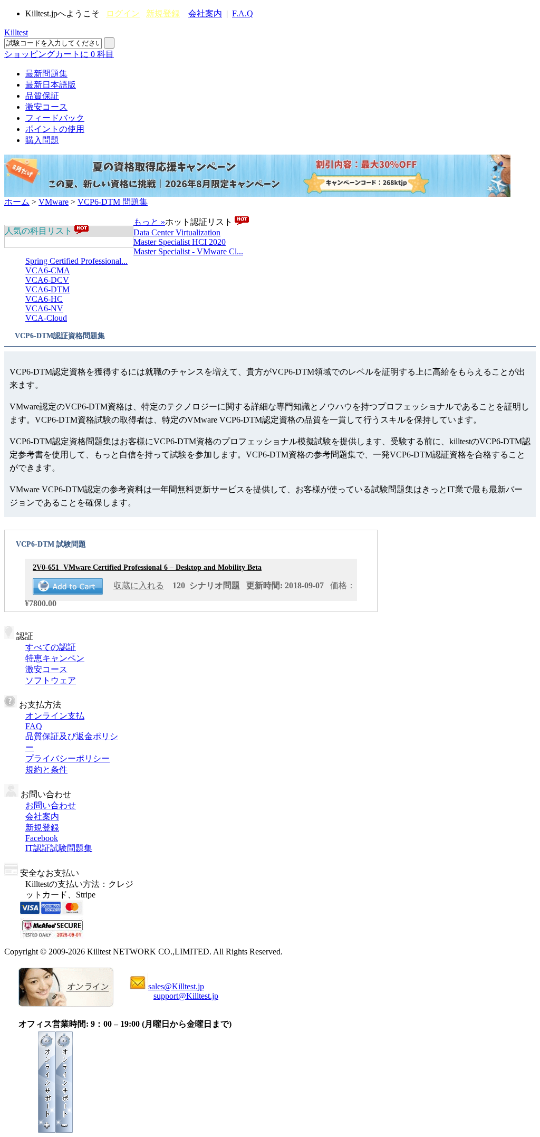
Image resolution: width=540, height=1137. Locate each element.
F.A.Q (242, 13)
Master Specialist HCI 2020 (179, 241)
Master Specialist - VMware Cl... (188, 251)
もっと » (149, 221)
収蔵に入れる (138, 585)
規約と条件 (46, 769)
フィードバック (54, 117)
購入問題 (42, 140)
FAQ (33, 726)
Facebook (41, 838)
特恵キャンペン (54, 658)
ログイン (123, 13)
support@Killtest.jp (185, 995)
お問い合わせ (50, 805)
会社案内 (205, 13)
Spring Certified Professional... (76, 260)
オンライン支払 (54, 715)
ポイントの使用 (54, 129)
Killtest (16, 32)
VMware (53, 201)
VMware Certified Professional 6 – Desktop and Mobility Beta (147, 567)
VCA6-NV (44, 308)
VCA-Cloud (46, 317)
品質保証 (42, 95)
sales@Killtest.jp (176, 986)
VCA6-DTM (47, 289)
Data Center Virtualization (176, 232)
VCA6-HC (44, 298)
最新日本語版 (50, 84)
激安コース (46, 106)
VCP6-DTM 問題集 (113, 201)
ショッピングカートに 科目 (59, 54)
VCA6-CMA (47, 270)
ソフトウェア (50, 680)
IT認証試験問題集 (58, 848)
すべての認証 (50, 647)
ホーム (17, 201)
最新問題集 (46, 73)
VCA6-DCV (47, 279)
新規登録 (163, 13)
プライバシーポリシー (67, 758)
